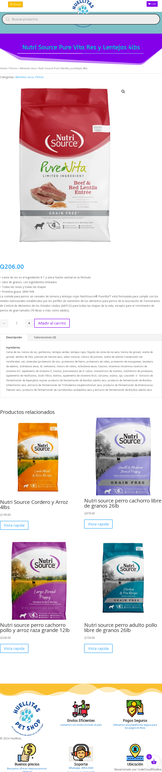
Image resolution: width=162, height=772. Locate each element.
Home (3, 68)
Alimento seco (28, 68)
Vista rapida (14, 525)
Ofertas (17, 4)
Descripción (14, 337)
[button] (123, 91)
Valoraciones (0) (45, 337)
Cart (153, 4)
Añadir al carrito (52, 323)
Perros (13, 68)
